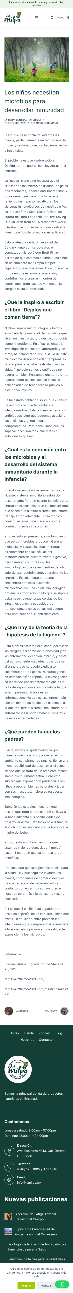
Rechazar (46, 1285)
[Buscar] (52, 17)
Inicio (15, 1033)
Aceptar (26, 1285)
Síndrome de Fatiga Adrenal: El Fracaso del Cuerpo (37, 1216)
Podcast (45, 1033)
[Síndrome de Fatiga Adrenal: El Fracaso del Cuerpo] (8, 1216)
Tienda (29, 1033)
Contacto (46, 1040)
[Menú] (36, 17)
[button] (62, 1284)
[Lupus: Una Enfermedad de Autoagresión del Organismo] (8, 1231)
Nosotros (27, 1040)
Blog (58, 1033)
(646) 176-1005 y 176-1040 (37, 1169)
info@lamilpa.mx (29, 1182)
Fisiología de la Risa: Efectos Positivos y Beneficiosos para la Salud (37, 1246)
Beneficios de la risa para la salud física (36, 1259)
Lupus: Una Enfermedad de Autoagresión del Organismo (36, 1231)
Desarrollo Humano (44, 123)
